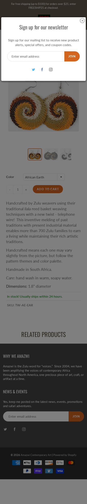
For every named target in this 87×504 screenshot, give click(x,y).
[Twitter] (33, 69)
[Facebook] (42, 69)
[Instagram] (50, 69)
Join (72, 56)
